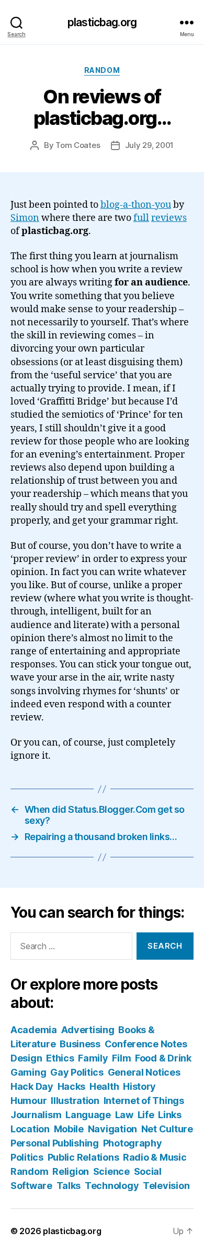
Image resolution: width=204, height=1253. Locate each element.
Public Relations (83, 1157)
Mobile (69, 1128)
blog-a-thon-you (135, 205)
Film (121, 1058)
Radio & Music (155, 1157)
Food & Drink (163, 1058)
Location (30, 1128)
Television (166, 1185)
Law (124, 1114)
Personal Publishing (54, 1143)
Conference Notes (146, 1043)
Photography (132, 1143)
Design (26, 1058)
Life (146, 1114)
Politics (26, 1157)
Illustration (75, 1100)
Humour (28, 1100)
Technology (112, 1185)
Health (104, 1086)
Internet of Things (144, 1100)
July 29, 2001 (149, 145)
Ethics (60, 1058)
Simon (24, 218)
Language (88, 1114)
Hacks (72, 1086)
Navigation (112, 1128)
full (141, 218)
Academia (33, 1029)
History (139, 1086)
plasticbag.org (102, 22)
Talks (68, 1185)
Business (80, 1043)
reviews (169, 218)
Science (111, 1171)
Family (93, 1058)
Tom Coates (77, 145)
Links (170, 1114)
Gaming (28, 1072)
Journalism (35, 1114)
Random (102, 70)
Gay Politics (77, 1072)
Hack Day (31, 1086)
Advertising (88, 1029)
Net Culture (167, 1128)
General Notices (144, 1072)
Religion (70, 1171)
